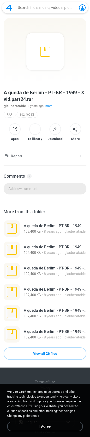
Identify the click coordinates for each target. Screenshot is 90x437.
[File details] (45, 228)
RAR (9, 114)
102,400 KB (27, 114)
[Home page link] (9, 7)
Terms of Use (45, 382)
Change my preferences (23, 416)
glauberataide (15, 106)
